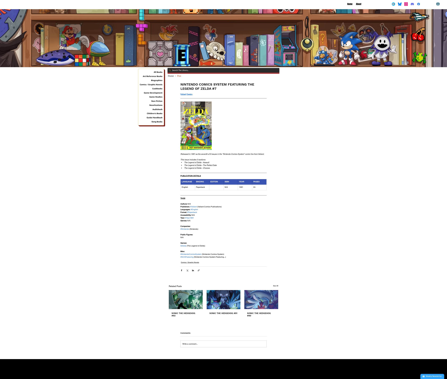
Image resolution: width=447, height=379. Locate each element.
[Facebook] (418, 4)
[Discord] (412, 4)
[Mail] (438, 4)
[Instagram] (406, 4)
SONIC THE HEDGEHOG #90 (259, 314)
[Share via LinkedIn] (193, 270)
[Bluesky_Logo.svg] (399, 4)
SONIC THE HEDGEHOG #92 (183, 314)
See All (275, 286)
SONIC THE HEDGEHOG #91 (223, 313)
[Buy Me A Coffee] (393, 4)
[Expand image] (196, 126)
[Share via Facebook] (181, 270)
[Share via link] (199, 270)
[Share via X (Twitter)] (187, 270)
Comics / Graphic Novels (190, 262)
